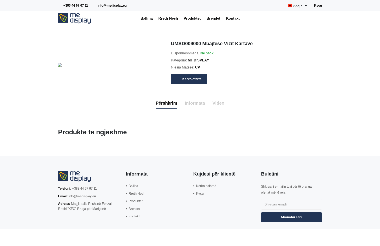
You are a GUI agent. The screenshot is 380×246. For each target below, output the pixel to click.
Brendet (213, 18)
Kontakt (233, 18)
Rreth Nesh (168, 18)
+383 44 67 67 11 (75, 5)
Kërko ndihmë (206, 186)
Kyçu (318, 5)
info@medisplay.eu (112, 5)
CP (197, 67)
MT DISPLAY (198, 60)
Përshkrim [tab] (166, 103)
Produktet (192, 18)
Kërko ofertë (191, 79)
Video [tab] (218, 103)
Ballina (147, 18)
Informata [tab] (195, 103)
